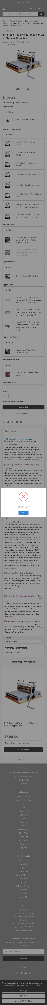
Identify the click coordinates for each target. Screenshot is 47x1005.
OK (23, 513)
